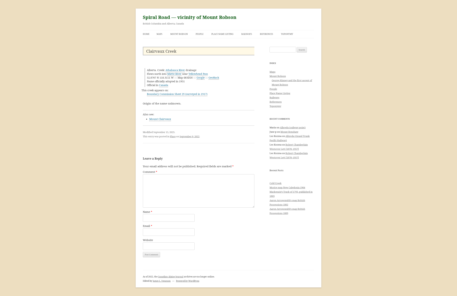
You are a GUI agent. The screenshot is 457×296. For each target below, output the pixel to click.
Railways (246, 34)
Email (147, 226)
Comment (150, 172)
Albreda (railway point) (293, 127)
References (266, 34)
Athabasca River (175, 70)
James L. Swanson (162, 280)
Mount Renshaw (289, 131)
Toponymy (287, 34)
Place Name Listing (222, 34)
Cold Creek (276, 183)
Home (146, 34)
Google (201, 77)
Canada (163, 85)
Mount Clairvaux (160, 119)
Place (173, 136)
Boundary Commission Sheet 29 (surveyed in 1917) (177, 94)
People (200, 34)
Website (148, 240)
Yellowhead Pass (198, 74)
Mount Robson (179, 34)
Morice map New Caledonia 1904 (287, 187)
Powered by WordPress (187, 280)
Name (147, 212)
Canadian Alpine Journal (170, 276)
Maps (159, 34)
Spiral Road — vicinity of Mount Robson (189, 17)
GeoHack (214, 77)
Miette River (174, 74)
